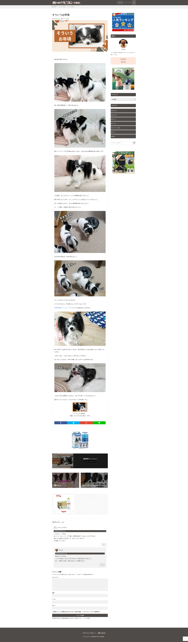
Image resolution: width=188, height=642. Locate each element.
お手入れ (115, 115)
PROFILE (120, 2)
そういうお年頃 (70, 6)
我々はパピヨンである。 (99, 636)
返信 (104, 544)
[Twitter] (73, 422)
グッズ (114, 119)
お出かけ (115, 110)
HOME (54, 6)
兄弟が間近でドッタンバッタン (63, 308)
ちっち (61, 550)
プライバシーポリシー (89, 633)
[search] (134, 142)
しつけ (114, 123)
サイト (53, 605)
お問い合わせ (101, 633)
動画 (114, 136)
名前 (53, 592)
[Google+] (86, 422)
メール (53, 599)
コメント (55, 577)
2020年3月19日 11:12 (60, 531)
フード (114, 132)
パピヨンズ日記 (62, 6)
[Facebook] (60, 422)
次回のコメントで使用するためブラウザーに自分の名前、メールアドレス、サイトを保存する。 (77, 611)
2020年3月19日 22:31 (61, 553)
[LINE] (99, 422)
